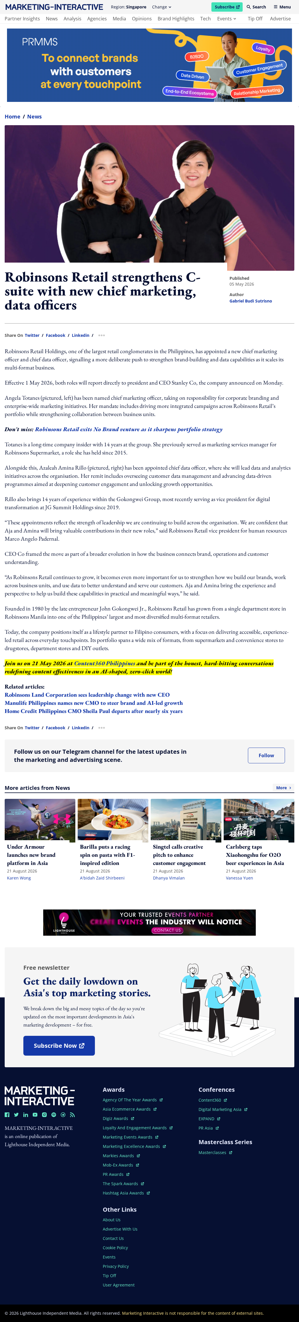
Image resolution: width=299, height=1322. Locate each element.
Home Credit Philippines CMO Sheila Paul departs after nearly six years (93, 711)
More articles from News (146, 787)
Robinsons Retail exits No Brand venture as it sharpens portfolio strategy (128, 429)
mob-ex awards (121, 1165)
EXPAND (209, 1118)
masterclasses (215, 1152)
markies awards (121, 1155)
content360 (213, 1100)
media (119, 18)
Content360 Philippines (104, 663)
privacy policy (116, 1266)
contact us (113, 1238)
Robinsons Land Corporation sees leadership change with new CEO (87, 694)
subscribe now (64, 1048)
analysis (72, 18)
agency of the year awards (130, 1099)
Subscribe (229, 8)
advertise (280, 18)
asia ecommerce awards (127, 1109)
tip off (255, 18)
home (12, 116)
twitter (32, 335)
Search (259, 7)
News (34, 116)
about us (112, 1219)
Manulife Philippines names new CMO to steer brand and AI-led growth (94, 703)
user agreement (119, 1285)
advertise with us (120, 1229)
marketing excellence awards (132, 1146)
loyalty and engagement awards (135, 1127)
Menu (285, 7)
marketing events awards (128, 1137)
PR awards (116, 1174)
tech (205, 18)
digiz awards (118, 1118)
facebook (55, 335)
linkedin (80, 335)
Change (159, 7)
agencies (97, 18)
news (52, 18)
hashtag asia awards (124, 1193)
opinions (142, 18)
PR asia (209, 1128)
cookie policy (115, 1247)
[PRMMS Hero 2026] (149, 65)
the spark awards (123, 1183)
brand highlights (176, 18)
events (224, 18)
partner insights (22, 18)
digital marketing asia (221, 1109)
